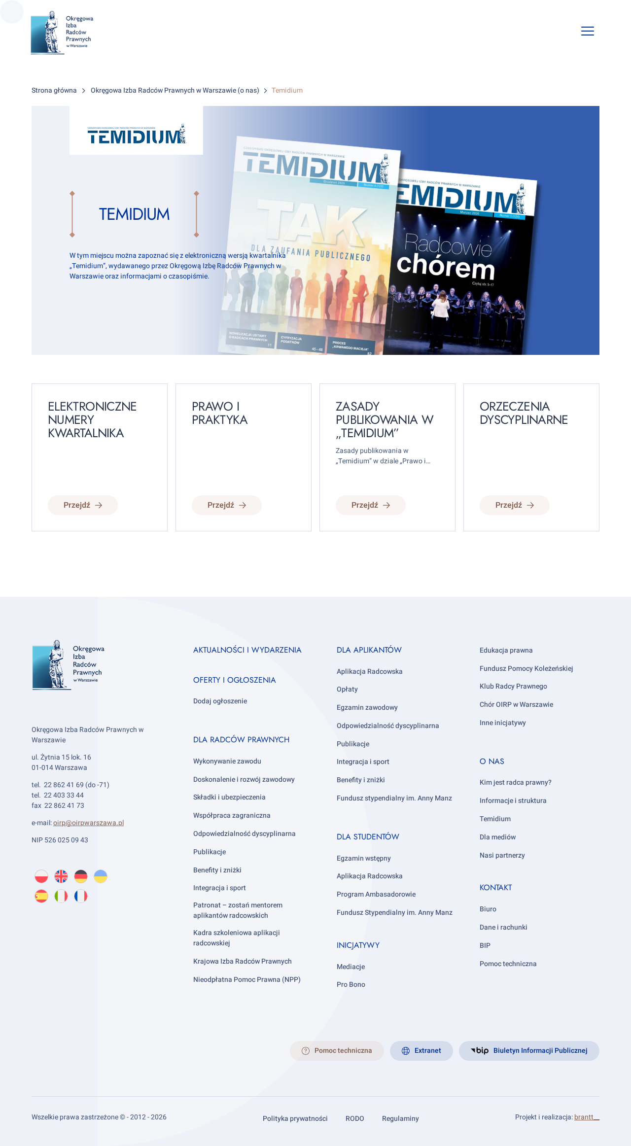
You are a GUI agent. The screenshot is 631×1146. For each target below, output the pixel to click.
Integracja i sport (219, 888)
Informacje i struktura (513, 801)
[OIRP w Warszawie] (74, 33)
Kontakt (496, 887)
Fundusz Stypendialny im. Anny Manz (395, 912)
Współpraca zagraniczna (232, 815)
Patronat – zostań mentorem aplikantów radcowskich (237, 910)
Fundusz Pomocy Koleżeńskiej (526, 668)
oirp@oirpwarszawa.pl (88, 823)
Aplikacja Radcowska (370, 671)
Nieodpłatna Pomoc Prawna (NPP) (247, 979)
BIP (485, 945)
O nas (492, 761)
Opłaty (347, 689)
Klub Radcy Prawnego (513, 686)
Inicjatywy (358, 945)
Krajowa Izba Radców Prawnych (242, 961)
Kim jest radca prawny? (516, 782)
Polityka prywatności (295, 1118)
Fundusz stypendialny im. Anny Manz (394, 798)
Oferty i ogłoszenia (234, 680)
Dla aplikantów (369, 650)
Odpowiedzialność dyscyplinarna (244, 834)
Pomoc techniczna (508, 964)
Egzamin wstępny (364, 858)
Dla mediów (498, 837)
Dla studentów (368, 837)
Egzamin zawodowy (367, 707)
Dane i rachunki (503, 927)
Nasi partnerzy (502, 855)
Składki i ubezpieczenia (229, 797)
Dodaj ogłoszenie (220, 701)
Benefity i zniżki (217, 870)
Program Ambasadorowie (376, 894)
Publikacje (209, 852)
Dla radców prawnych (241, 739)
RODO (355, 1118)
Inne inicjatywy (503, 723)
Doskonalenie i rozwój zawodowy (244, 779)
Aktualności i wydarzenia (247, 650)
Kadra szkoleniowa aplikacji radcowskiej (236, 938)
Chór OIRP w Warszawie (516, 704)
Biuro (488, 909)
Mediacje (351, 967)
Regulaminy (400, 1118)
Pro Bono (351, 984)
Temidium (495, 819)
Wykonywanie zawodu (227, 761)
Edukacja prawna (506, 650)
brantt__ (586, 1117)
